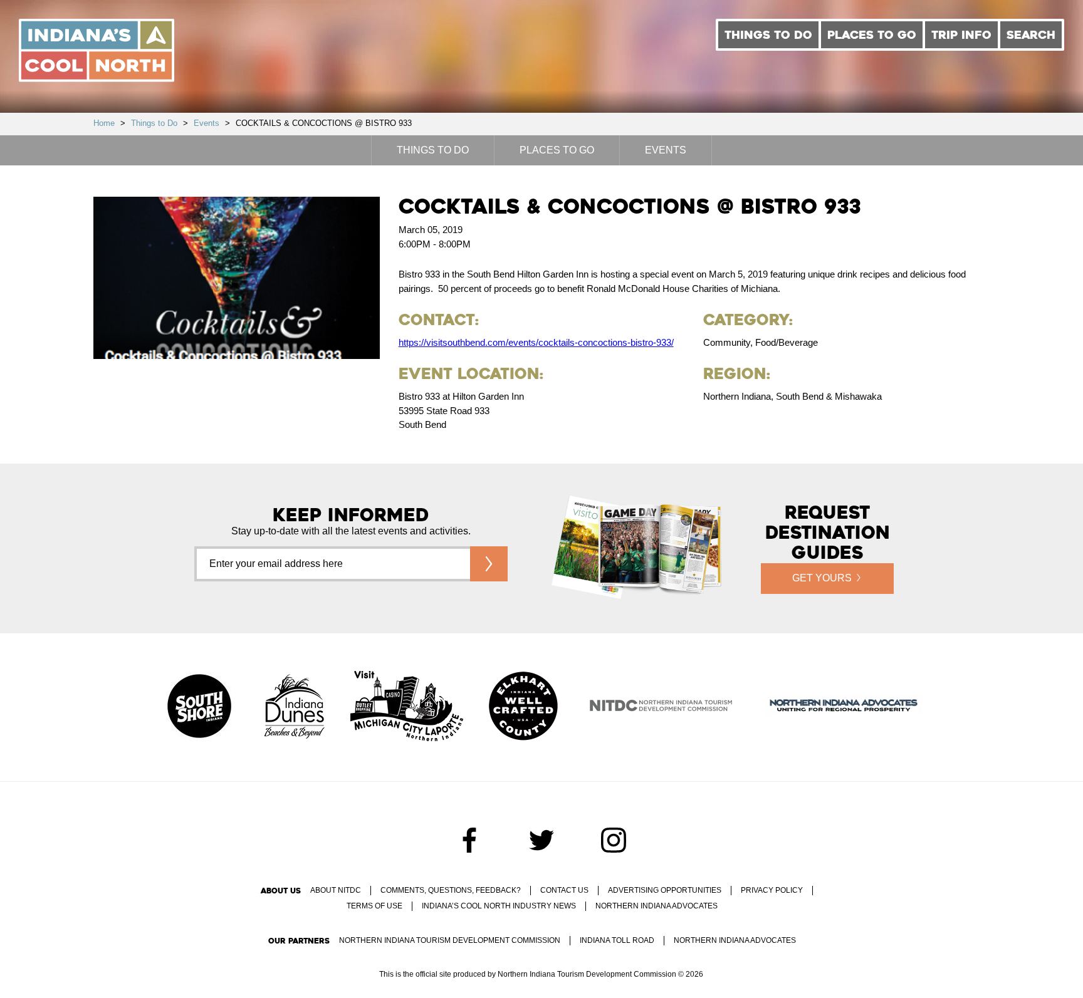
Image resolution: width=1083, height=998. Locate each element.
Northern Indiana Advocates (656, 906)
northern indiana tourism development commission (449, 940)
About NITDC (335, 890)
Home (104, 123)
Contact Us (564, 890)
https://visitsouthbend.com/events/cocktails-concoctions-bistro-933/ (536, 342)
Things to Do (768, 35)
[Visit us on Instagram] (613, 840)
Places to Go (871, 35)
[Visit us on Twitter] (541, 840)
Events (206, 123)
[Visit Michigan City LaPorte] (407, 707)
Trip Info (961, 35)
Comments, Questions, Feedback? (450, 890)
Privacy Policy (772, 890)
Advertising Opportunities (664, 890)
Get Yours (822, 578)
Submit (489, 563)
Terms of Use (374, 906)
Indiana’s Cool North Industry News (499, 906)
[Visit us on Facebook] (469, 840)
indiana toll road (617, 940)
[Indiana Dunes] (294, 707)
